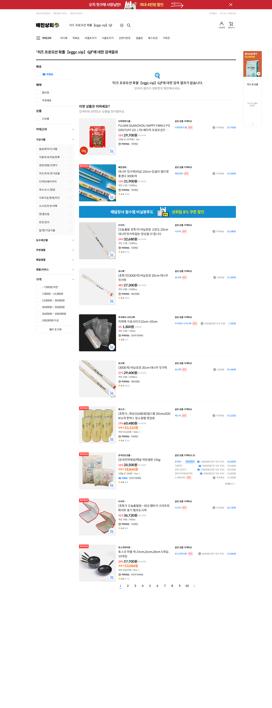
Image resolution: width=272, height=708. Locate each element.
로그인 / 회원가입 (228, 13)
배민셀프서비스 (60, 13)
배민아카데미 (76, 13)
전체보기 (229, 483)
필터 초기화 (55, 329)
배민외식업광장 (43, 13)
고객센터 (213, 13)
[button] (222, 25)
